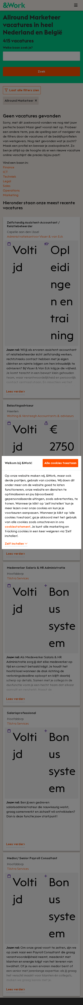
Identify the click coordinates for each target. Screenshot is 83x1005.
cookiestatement (17, 526)
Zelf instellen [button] (15, 543)
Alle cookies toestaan (60, 463)
